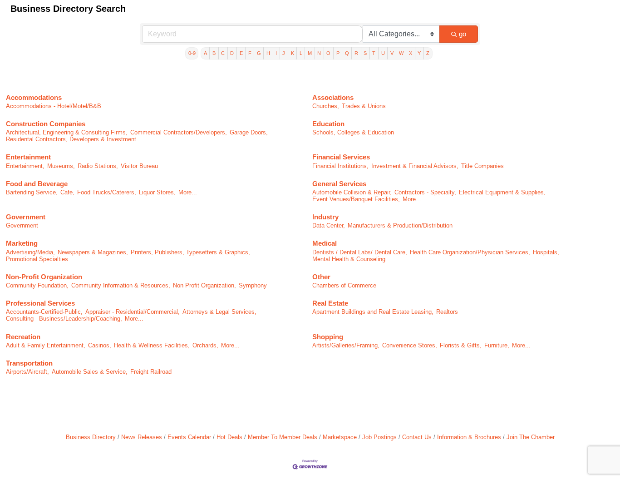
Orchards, (205, 345)
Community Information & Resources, (120, 285)
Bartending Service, (32, 192)
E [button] (241, 53)
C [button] (223, 53)
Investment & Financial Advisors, (414, 166)
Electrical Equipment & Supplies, (502, 192)
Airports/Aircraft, (27, 371)
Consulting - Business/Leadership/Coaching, (64, 318)
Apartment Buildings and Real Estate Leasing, (372, 311)
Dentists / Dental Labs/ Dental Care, (359, 252)
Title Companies (482, 166)
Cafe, (67, 192)
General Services (339, 184)
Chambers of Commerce (344, 285)
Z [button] (427, 53)
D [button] (232, 53)
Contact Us (417, 437)
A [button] (205, 53)
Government (25, 217)
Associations (333, 97)
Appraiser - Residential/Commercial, (132, 311)
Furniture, (496, 345)
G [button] (259, 53)
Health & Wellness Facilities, (152, 345)
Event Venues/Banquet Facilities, (356, 199)
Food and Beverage (37, 184)
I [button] (276, 53)
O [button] (328, 53)
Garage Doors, (249, 132)
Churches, (325, 106)
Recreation (23, 337)
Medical (324, 243)
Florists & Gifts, (461, 345)
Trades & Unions (364, 106)
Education (328, 124)
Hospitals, (546, 252)
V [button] (392, 53)
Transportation (29, 363)
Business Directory (91, 437)
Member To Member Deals (282, 437)
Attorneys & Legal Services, (219, 311)
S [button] (365, 53)
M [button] (310, 53)
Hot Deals (229, 437)
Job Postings (379, 437)
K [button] (292, 53)
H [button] (268, 53)
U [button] (383, 53)
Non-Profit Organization (44, 277)
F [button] (249, 53)
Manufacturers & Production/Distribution (400, 225)
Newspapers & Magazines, (93, 252)
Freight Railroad (151, 371)
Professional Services (40, 303)
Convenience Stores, (409, 345)
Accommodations (34, 97)
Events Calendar (189, 437)
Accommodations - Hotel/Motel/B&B (53, 106)
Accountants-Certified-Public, (44, 311)
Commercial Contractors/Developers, (178, 132)
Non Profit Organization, (204, 285)
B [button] (214, 53)
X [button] (410, 53)
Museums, (61, 166)
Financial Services (341, 157)
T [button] (373, 53)
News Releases (141, 437)
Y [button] (419, 53)
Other (321, 277)
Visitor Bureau (139, 166)
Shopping (327, 337)
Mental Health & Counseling (348, 259)
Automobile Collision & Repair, (352, 192)
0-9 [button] (192, 53)
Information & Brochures (469, 437)
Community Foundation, (37, 285)
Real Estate (330, 303)
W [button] (401, 53)
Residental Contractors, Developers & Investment (71, 139)
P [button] (338, 53)
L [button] (301, 53)
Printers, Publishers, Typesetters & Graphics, (190, 252)
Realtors (447, 311)
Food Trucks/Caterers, (106, 192)
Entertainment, (25, 166)
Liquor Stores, (157, 192)
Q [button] (347, 53)
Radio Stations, (98, 166)
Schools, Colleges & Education (353, 132)
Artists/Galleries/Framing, (345, 345)
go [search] (462, 34)
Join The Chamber (531, 437)
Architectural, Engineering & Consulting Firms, (67, 132)
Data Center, (328, 225)
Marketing (22, 243)
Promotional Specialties (37, 259)
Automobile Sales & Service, (90, 371)
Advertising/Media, (30, 252)
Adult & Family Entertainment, (45, 345)
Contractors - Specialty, (425, 192)
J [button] (283, 53)
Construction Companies (45, 124)
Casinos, (99, 345)
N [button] (319, 53)
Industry (325, 217)
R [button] (356, 53)
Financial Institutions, (340, 166)
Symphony (253, 285)
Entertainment (28, 157)
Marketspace (340, 437)
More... (187, 192)
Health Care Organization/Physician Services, (470, 252)
